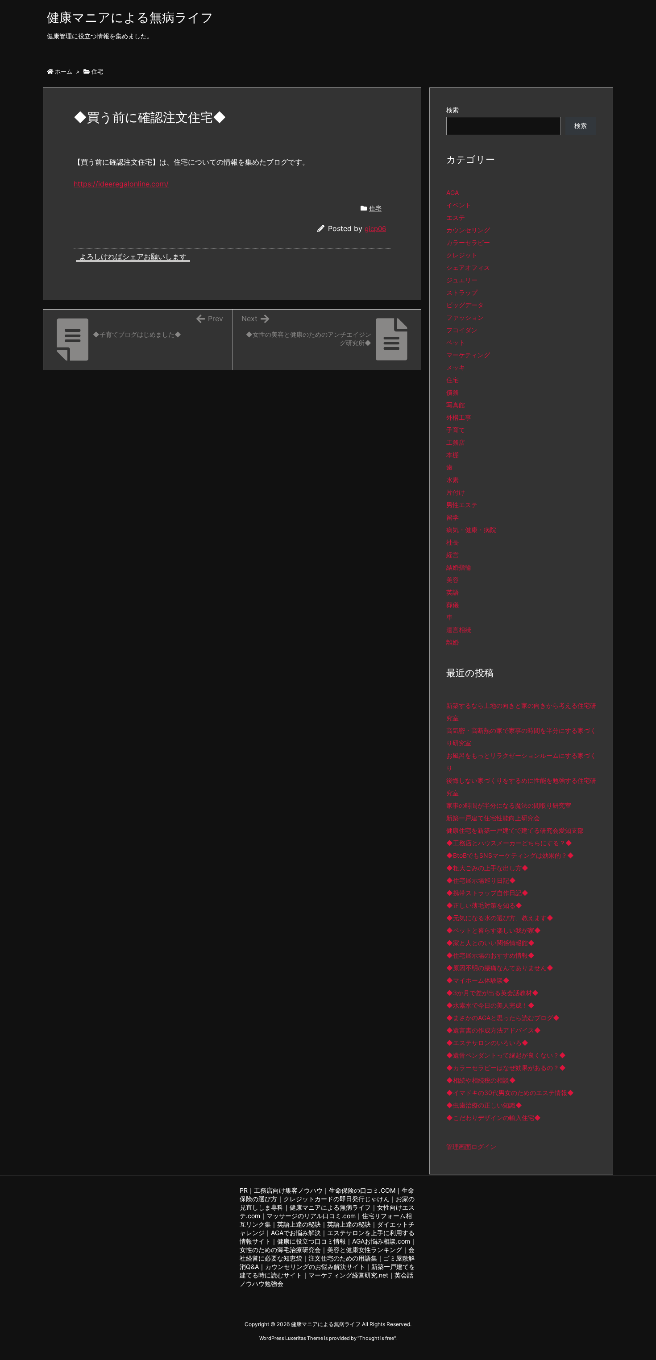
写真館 (455, 405)
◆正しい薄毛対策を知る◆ (484, 905)
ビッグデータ (465, 305)
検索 (452, 110)
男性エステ (461, 504)
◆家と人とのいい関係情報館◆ (490, 943)
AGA (452, 192)
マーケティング (468, 355)
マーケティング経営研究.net (348, 1275)
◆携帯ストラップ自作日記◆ (487, 893)
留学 (452, 517)
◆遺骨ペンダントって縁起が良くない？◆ (506, 1055)
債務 (452, 392)
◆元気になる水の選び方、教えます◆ (499, 918)
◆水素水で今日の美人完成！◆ (490, 1005)
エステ (455, 217)
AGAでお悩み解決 (296, 1232)
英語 (452, 592)
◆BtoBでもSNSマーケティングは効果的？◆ (510, 855)
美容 (452, 579)
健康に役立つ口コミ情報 (311, 1241)
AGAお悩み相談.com (381, 1241)
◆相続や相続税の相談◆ (481, 1080)
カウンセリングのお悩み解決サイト (315, 1266)
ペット (455, 342)
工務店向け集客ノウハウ (288, 1190)
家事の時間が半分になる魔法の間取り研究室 (508, 805)
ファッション (465, 317)
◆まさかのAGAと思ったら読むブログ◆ (503, 1017)
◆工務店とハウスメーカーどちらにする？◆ (509, 843)
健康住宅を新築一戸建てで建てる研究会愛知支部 (515, 830)
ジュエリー (461, 280)
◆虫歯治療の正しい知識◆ (484, 1105)
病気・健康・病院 (471, 529)
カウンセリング (468, 230)
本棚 (452, 455)
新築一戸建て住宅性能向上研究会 (493, 818)
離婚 (452, 642)
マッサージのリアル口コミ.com (311, 1215)
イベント (458, 205)
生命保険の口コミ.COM (362, 1190)
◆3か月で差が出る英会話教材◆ (492, 992)
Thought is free (376, 1338)
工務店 (455, 442)
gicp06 (375, 228)
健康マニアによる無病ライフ (330, 1207)
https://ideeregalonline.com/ (121, 183)
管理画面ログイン (471, 1146)
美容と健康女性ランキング (364, 1249)
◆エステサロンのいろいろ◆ (487, 1042)
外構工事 (458, 417)
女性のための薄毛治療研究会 (280, 1249)
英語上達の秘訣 (299, 1224)
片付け (455, 492)
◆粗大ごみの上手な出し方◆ (487, 868)
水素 (452, 480)
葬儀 (452, 604)
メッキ (455, 367)
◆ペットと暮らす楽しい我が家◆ (493, 930)
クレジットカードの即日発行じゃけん (336, 1199)
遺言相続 (458, 629)
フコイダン (461, 330)
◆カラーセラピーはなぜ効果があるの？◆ (506, 1067)
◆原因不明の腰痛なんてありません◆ (499, 967)
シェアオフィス (468, 267)
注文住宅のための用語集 (342, 1258)
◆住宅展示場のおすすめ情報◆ (490, 955)
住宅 (97, 71)
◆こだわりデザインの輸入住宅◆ (493, 1117)
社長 (452, 542)
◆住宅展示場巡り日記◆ (481, 880)
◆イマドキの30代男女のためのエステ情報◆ (510, 1092)
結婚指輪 (458, 567)
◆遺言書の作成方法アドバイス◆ (493, 1030)
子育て (455, 430)
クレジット (461, 255)
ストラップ (461, 292)
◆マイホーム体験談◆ (478, 980)
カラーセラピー (468, 242)
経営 (452, 554)
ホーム (63, 71)
